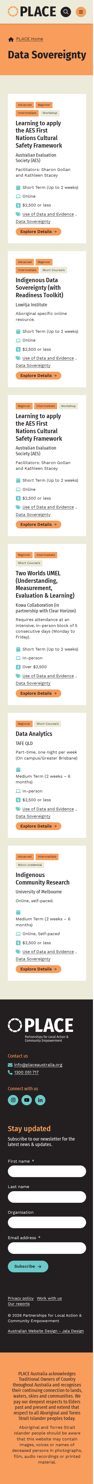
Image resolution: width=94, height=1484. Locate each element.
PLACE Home (29, 38)
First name (19, 1161)
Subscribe (24, 1266)
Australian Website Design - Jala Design (46, 1331)
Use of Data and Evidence (48, 214)
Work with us (49, 1298)
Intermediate (27, 113)
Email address (22, 1237)
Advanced (25, 105)
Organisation (21, 1212)
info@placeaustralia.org (38, 1064)
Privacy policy (21, 1298)
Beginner (44, 105)
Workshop (50, 113)
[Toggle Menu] (81, 12)
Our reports (19, 1303)
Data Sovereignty (33, 221)
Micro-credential (30, 865)
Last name (18, 1186)
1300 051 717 (26, 1072)
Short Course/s (54, 270)
